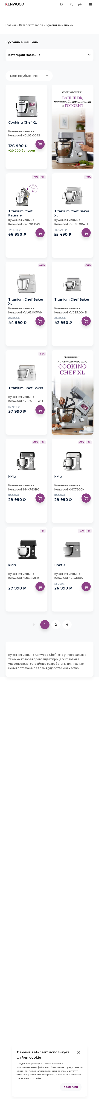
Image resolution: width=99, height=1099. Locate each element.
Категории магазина (24, 55)
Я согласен (71, 1087)
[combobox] (29, 76)
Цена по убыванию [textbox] (24, 76)
